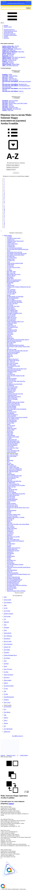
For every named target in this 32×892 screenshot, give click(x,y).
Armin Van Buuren (8, 674)
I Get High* (10, 373)
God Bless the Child (12, 329)
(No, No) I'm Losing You (13, 484)
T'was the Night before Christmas (15, 564)
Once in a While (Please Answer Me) (16, 493)
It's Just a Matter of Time (13, 418)
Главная (6, 25)
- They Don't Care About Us (13, 57)
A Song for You (11, 245)
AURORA (6, 652)
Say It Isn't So (10, 532)
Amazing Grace (11, 259)
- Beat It (8, 53)
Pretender (9, 511)
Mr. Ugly (9, 463)
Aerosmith (6, 627)
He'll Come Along (11, 342)
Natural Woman (11, 474)
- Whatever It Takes (10, 107)
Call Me (9, 284)
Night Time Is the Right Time (14, 481)
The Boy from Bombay (12, 572)
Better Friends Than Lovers (13, 274)
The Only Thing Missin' (13, 584)
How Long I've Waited (12, 363)
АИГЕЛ (6, 683)
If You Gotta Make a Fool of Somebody (16, 409)
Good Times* (10, 334)
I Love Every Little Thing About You (16, 381)
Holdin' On (9, 354)
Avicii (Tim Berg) (8, 644)
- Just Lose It (7, 61)
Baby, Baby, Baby (11, 271)
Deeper (8, 295)
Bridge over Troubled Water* (14, 280)
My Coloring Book (11, 466)
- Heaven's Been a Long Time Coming (14, 103)
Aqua (5, 660)
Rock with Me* (11, 527)
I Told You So (10, 392)
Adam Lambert (7, 680)
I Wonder (9, 400)
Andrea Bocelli (7, 633)
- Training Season (9, 60)
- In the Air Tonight (10, 100)
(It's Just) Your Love (12, 420)
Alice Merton (7, 712)
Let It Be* (9, 438)
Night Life (9, 479)
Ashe (5, 715)
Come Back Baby (11, 291)
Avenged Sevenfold (8, 685)
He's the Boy (10, 343)
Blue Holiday (10, 277)
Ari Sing (6, 694)
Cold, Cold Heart (11, 289)
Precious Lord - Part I (12, 504)
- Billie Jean (9, 47)
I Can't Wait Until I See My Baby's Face (17, 368)
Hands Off (9, 336)
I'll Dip (8, 377)
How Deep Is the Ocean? (13, 360)
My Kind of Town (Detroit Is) (14, 470)
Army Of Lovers (8, 669)
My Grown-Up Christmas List (14, 468)
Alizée (5, 666)
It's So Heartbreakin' (12, 421)
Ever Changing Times (12, 310)
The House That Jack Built (13, 578)
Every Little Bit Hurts (12, 311)
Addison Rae (7, 731)
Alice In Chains (7, 641)
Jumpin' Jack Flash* (12, 428)
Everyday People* (11, 314)
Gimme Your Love (11, 325)
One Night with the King (13, 495)
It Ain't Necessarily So (12, 414)
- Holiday (7, 104)
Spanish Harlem (11, 556)
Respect (9, 521)
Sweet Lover (10, 561)
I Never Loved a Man (12, 386)
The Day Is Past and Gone (13, 577)
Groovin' (9, 335)
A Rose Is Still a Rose (12, 243)
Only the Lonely (11, 497)
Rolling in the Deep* (12, 528)
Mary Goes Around (11, 456)
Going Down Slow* (12, 331)
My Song (9, 472)
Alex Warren (7, 658)
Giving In (9, 328)
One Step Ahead (11, 496)
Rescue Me (9, 520)
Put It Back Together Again (13, 514)
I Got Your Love (11, 374)
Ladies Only (10, 434)
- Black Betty (8, 102)
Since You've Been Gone (13, 539)
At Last (8, 268)
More (8, 461)
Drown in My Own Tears (13, 306)
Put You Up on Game (12, 516)
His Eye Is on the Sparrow (13, 352)
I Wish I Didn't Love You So (14, 396)
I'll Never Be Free (11, 379)
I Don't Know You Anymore (14, 370)
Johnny (8, 424)
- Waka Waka (13, 51)
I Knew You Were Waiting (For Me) (16, 375)
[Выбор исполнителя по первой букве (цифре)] (12, 161)
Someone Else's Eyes (12, 549)
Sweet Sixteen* (10, 563)
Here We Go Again (11, 349)
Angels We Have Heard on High (15, 263)
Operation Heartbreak (12, 499)
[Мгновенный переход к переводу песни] (12, 149)
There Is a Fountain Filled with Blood (16, 591)
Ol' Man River (10, 491)
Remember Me (10, 518)
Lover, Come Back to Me (13, 450)
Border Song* (10, 278)
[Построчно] (12, 780)
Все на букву (17, 736)
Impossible (9, 410)
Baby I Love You (11, 273)
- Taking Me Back (9, 76)
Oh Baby (9, 488)
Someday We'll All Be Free (13, 547)
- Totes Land (7, 110)
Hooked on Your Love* (12, 359)
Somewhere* (10, 552)
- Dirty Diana (10, 58)
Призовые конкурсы (9, 29)
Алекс (10, 803)
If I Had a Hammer (11, 406)
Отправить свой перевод (10, 35)
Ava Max (6, 672)
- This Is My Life (9, 78)
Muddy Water (10, 464)
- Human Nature (10, 64)
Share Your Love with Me (13, 536)
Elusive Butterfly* (11, 309)
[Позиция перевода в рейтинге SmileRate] (28, 792)
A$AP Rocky (7, 638)
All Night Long (10, 256)
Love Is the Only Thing (12, 448)
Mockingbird (10, 460)
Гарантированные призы (10, 31)
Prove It (9, 513)
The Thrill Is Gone (11, 586)
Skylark (9, 542)
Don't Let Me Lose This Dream (14, 302)
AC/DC (6, 608)
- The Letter (8, 106)
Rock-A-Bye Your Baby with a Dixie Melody (18, 524)
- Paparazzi (8, 62)
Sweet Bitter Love (11, 560)
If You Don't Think (11, 407)
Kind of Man (10, 432)
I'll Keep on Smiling (12, 378)
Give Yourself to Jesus (12, 327)
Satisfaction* (10, 531)
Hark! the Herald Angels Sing (14, 341)
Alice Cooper (7, 702)
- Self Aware (8, 50)
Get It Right (10, 324)
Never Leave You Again (13, 477)
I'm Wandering (10, 385)
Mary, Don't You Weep (12, 454)
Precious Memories (11, 510)
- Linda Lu (12, 91)
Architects (6, 699)
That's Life (9, 571)
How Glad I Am (11, 361)
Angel (8, 261)
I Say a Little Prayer (12, 388)
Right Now (9, 522)
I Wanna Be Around (12, 395)
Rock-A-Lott (10, 525)
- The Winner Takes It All (10, 65)
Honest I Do (10, 356)
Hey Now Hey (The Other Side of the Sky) (17, 350)
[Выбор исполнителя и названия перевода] (12, 137)
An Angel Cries (11, 260)
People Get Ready (11, 503)
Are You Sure (10, 266)
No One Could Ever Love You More (16, 485)
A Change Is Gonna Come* (14, 238)
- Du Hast (7, 55)
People (8, 502)
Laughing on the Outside (13, 436)
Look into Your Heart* (12, 443)
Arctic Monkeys (8, 602)
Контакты (6, 38)
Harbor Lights (10, 338)
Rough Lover (10, 529)
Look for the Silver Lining (13, 442)
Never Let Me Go (11, 478)
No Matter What (11, 482)
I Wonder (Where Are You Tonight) (15, 402)
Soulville (9, 554)
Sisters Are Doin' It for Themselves (15, 541)
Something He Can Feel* (13, 550)
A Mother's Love (11, 242)
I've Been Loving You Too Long (15, 393)
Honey (8, 357)
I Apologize (10, 367)
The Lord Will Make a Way (13, 581)
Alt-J (5, 709)
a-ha (5, 619)
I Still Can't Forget (11, 389)
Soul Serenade (10, 553)
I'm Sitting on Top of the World (14, 384)
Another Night (10, 264)
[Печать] (25, 792)
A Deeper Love (10, 239)
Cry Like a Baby (11, 293)
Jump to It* (9, 427)
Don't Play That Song (12, 303)
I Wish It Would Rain (12, 398)
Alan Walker (7, 649)
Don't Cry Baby (11, 299)
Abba (5, 597)
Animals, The (7, 647)
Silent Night (10, 538)
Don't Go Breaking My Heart (14, 300)
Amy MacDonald (8, 728)
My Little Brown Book (12, 471)
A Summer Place (11, 246)
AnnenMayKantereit (9, 697)
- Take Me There (8, 54)
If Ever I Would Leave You (13, 404)
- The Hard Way (11, 49)
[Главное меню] (12, 21)
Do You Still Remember (13, 298)
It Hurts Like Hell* (11, 416)
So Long (9, 545)
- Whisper (7, 77)
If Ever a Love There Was (13, 403)
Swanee (9, 559)
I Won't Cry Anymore (12, 399)
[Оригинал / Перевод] (12, 792)
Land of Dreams (11, 435)
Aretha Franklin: (8, 235)
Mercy (8, 457)
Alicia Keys (7, 677)
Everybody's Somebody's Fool (14, 313)
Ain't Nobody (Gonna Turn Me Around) (17, 253)
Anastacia (6, 663)
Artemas (6, 723)
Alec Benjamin (7, 706)
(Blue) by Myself (11, 275)
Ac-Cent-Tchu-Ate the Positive (14, 248)
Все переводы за (16, 93)
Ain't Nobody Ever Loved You (14, 252)
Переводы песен (11, 755)
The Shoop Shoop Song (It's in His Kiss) (17, 585)
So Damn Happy (11, 543)
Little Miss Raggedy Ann (13, 441)
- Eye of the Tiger (11, 109)
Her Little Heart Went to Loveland (15, 345)
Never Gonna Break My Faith (14, 475)
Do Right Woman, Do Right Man (15, 296)
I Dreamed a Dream (12, 371)
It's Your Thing (10, 423)
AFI (5, 726)
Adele (5, 605)
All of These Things (12, 257)
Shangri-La (9, 535)
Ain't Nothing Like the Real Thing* (15, 255)
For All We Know (11, 320)
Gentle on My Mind (12, 323)
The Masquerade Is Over (13, 582)
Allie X (5, 720)
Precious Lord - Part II (12, 506)
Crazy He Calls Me (11, 292)
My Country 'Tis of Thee (13, 467)
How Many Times (11, 364)
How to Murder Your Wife (13, 366)
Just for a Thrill (10, 429)
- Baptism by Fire (14, 84)
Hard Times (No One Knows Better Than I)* (18, 339)
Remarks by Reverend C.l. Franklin (15, 517)
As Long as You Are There (13, 267)
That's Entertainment (12, 570)
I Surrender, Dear (11, 391)
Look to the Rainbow (12, 445)
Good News (10, 332)
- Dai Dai (10, 46)
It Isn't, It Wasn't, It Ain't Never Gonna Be (17, 417)
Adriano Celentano (8, 613)
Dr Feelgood (10, 305)
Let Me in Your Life (12, 439)
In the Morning (10, 413)
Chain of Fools (10, 285)
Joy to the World (11, 425)
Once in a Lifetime (11, 492)
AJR (5, 691)
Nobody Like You (11, 486)
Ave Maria (9, 270)
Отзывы (6, 36)
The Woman (10, 589)
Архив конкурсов (8, 32)
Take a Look (10, 566)
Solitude (9, 546)
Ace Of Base (7, 610)
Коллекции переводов (9, 33)
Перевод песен (8, 26)
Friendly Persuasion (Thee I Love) (15, 321)
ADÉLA (6, 717)
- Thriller (7, 74)
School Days (10, 534)
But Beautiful (10, 282)
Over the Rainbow (11, 500)
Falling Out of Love (12, 317)
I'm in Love (10, 382)
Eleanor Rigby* (11, 307)
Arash (5, 630)
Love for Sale (10, 446)
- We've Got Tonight (10, 80)
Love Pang (9, 449)
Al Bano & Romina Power (10, 655)
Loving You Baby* (11, 452)
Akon (5, 624)
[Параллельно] (12, 768)
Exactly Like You (11, 316)
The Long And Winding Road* (14, 579)
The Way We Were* (12, 588)
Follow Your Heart (11, 318)
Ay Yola (6, 688)
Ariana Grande (7, 599)
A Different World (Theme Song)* (15, 241)
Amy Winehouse (8, 635)
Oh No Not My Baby (12, 489)
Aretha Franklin (24, 755)
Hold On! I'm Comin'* (12, 353)
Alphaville (6, 622)
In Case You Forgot (11, 411)
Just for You (10, 431)
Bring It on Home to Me (13, 281)
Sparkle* (9, 557)
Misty (8, 459)
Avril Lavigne (7, 616)
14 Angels (9, 236)
